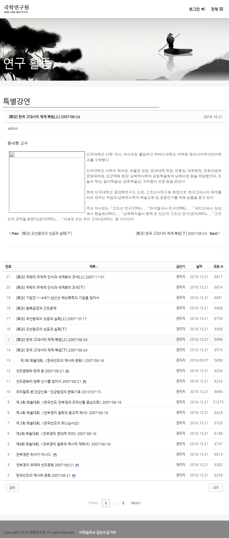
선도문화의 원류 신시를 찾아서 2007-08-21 (49, 381)
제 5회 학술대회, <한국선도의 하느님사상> (48, 423)
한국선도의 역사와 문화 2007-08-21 (44, 475)
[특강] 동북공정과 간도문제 (36, 308)
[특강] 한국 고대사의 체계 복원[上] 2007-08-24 (44, 117)
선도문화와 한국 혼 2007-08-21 (40, 371)
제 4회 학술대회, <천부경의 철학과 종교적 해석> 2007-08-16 (62, 413)
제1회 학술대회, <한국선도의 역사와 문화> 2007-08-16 (60, 360)
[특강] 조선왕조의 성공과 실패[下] (41, 329)
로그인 (194, 9)
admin (13, 128)
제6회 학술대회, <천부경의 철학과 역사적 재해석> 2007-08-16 (63, 444)
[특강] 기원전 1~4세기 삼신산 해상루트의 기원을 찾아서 (57, 298)
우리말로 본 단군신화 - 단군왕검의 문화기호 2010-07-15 (58, 392)
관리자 (180, 277)
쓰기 (216, 488)
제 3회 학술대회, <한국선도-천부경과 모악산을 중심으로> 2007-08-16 (68, 402)
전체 (214, 9)
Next (135, 503)
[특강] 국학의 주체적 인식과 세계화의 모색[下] (50, 287)
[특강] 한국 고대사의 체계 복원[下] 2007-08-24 (51, 350)
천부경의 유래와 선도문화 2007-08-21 (45, 465)
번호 (8, 267)
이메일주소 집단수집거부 (97, 532)
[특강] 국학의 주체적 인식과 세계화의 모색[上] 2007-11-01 (60, 277)
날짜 (199, 267)
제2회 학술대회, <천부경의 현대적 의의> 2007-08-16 (56, 433)
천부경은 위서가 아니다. (34, 454)
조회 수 (218, 267)
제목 (92, 267)
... (114, 503)
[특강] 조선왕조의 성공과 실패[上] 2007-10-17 (51, 319)
